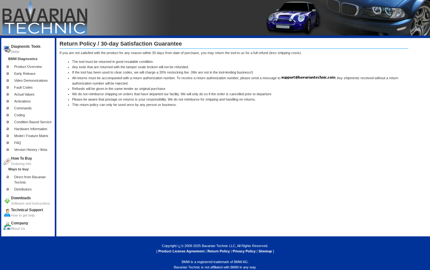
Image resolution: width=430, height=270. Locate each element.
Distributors (23, 189)
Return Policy (218, 251)
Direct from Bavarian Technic (30, 179)
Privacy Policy (244, 251)
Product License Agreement (181, 251)
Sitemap (265, 251)
